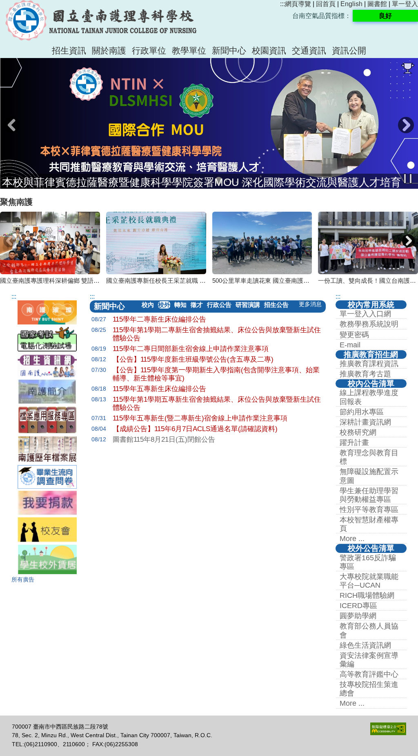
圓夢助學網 (358, 616)
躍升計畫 (354, 442)
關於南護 (109, 50)
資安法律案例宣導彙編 (369, 659)
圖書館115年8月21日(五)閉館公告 (164, 439)
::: (282, 3)
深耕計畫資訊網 (365, 422)
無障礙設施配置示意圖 (369, 475)
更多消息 (310, 304)
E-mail (350, 345)
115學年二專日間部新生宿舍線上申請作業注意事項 (191, 349)
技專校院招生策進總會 (369, 688)
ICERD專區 (358, 606)
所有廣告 (22, 579)
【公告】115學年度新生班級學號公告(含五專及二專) (193, 359)
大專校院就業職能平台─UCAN (369, 581)
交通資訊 (309, 50)
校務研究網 (358, 432)
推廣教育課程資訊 (369, 364)
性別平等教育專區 (369, 509)
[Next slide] (408, 240)
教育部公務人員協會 (369, 630)
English (351, 3)
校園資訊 (269, 50)
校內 (148, 304)
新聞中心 (229, 50)
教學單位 (189, 50)
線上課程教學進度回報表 (369, 397)
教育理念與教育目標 (369, 457)
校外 (164, 304)
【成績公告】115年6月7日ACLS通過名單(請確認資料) (195, 429)
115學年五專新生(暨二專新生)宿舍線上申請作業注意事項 (200, 418)
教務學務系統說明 (369, 324)
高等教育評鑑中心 (369, 674)
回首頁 (326, 3)
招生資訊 (69, 50)
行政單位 (149, 50)
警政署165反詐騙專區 (368, 562)
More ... (352, 539)
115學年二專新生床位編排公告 (159, 319)
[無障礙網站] (388, 733)
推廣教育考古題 (365, 374)
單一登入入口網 (365, 314)
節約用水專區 (362, 412)
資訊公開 (349, 50)
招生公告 (276, 304)
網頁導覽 (298, 3)
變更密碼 (354, 335)
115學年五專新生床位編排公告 (159, 389)
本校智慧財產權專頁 (369, 524)
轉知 (180, 304)
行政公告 (219, 304)
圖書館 (377, 3)
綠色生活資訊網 (365, 645)
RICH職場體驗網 (367, 595)
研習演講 (248, 304)
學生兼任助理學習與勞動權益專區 (369, 495)
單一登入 (405, 3)
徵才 (197, 304)
